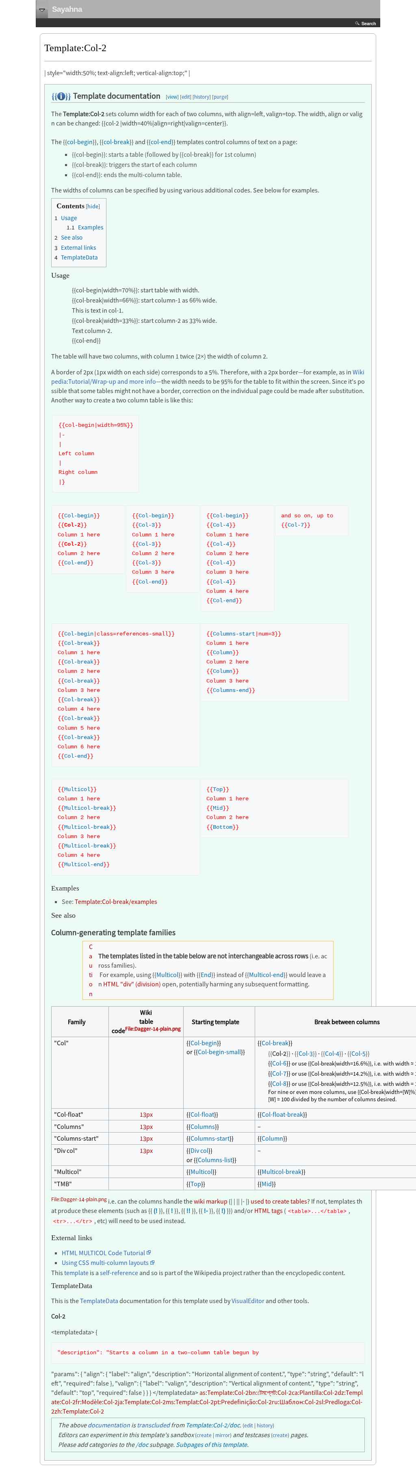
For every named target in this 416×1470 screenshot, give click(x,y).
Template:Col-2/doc (213, 1425)
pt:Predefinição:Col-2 (243, 1402)
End (206, 975)
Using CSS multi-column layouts (105, 1262)
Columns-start (234, 634)
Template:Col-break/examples (116, 901)
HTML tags (268, 1210)
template (76, 1273)
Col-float (202, 1114)
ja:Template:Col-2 (142, 1402)
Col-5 (358, 1053)
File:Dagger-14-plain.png (153, 1028)
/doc (142, 1444)
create (204, 1435)
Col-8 (279, 1083)
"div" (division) (140, 984)
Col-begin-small (219, 1052)
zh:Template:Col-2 (79, 1411)
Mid (218, 808)
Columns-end (231, 690)
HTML (111, 984)
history (201, 96)
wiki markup (211, 1201)
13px (146, 1114)
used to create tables (279, 1201)
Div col (199, 1150)
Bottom (222, 827)
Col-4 (221, 525)
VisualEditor (248, 1301)
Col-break (78, 643)
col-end (161, 142)
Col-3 (147, 525)
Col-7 (296, 525)
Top (218, 790)
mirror (222, 1435)
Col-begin (78, 516)
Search (369, 23)
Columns (203, 1126)
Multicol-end (83, 865)
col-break (117, 142)
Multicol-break (87, 808)
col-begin (80, 142)
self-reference (119, 1273)
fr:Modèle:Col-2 (97, 1402)
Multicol (77, 790)
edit (186, 96)
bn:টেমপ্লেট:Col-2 (270, 1392)
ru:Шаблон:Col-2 (295, 1402)
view (172, 96)
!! (188, 1210)
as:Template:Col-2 (224, 1392)
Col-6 (279, 1063)
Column (222, 653)
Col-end (75, 563)
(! (156, 1210)
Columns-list (215, 1160)
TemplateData (99, 1301)
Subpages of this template (211, 1444)
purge (220, 96)
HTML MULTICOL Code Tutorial (103, 1253)
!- (206, 1210)
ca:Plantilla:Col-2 (315, 1392)
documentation (109, 1425)
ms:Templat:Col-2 (190, 1402)
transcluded (153, 1425)
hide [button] (92, 206)
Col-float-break (282, 1114)
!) (223, 1210)
